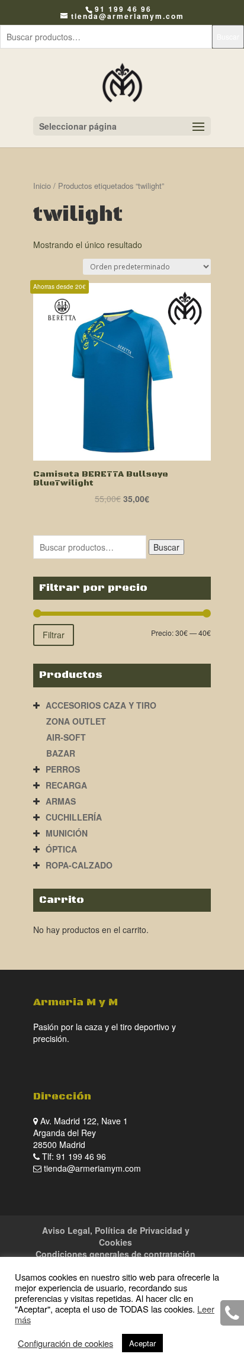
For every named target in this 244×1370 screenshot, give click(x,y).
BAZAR (60, 753)
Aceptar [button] (142, 1343)
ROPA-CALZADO (79, 865)
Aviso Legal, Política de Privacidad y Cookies (116, 1236)
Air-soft (66, 737)
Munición (67, 833)
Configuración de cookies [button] (65, 1343)
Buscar (228, 36)
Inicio (42, 185)
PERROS (63, 769)
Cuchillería (74, 817)
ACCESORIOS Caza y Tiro (101, 705)
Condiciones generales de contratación (115, 1254)
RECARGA (66, 785)
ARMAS (61, 801)
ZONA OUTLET (76, 721)
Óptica (61, 849)
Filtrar (54, 635)
